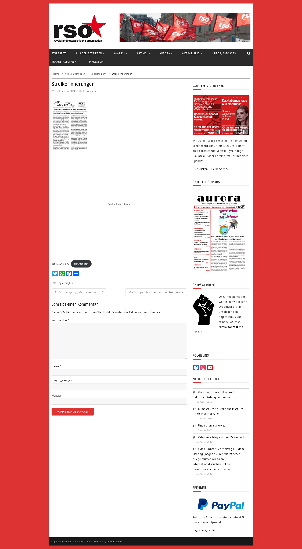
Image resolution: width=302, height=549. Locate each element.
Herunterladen (81, 263)
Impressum (96, 61)
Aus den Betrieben (89, 53)
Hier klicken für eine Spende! (211, 169)
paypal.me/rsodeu (204, 530)
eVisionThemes (115, 541)
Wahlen (119, 53)
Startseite (59, 53)
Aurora (164, 53)
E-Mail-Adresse (62, 381)
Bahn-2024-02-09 (60, 263)
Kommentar (60, 320)
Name (56, 366)
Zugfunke (70, 283)
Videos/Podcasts (224, 53)
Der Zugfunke (89, 91)
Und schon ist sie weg (212, 425)
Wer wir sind (191, 53)
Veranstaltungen (64, 61)
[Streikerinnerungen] (70, 125)
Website (57, 395)
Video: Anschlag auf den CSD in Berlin (222, 437)
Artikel (142, 53)
